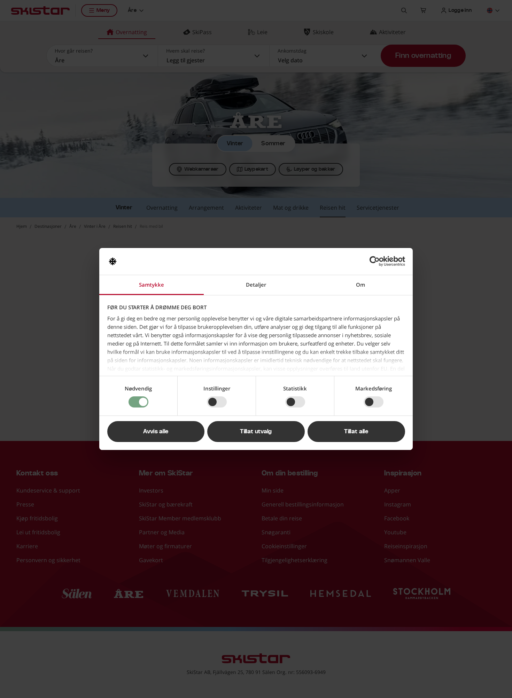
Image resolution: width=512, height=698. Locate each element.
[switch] (217, 402)
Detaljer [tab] (256, 284)
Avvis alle (155, 431)
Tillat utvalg (256, 431)
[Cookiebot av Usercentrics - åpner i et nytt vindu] (374, 261)
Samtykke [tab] (151, 284)
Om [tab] (360, 284)
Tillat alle (356, 431)
